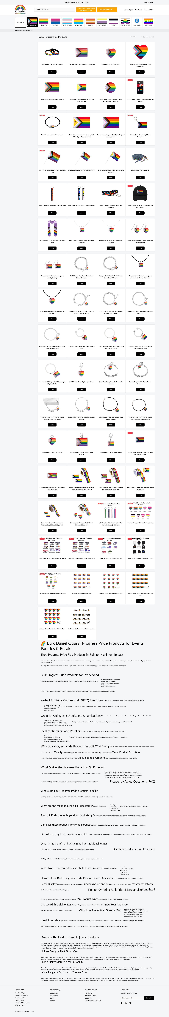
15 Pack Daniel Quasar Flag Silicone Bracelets (81, 629)
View (52, 72)
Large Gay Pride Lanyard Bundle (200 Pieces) (52, 558)
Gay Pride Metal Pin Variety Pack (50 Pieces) (52, 593)
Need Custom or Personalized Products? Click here (86, 9)
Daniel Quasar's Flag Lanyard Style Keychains (52, 205)
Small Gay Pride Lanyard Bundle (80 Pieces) (82, 558)
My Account (54, 995)
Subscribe (149, 998)
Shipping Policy (19, 1005)
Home (16, 30)
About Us (88, 998)
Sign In (126, 9)
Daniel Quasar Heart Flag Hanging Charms (81, 382)
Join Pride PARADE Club (93, 1000)
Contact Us (88, 993)
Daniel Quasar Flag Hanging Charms (111, 452)
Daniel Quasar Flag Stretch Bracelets (52, 135)
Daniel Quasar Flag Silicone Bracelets (52, 64)
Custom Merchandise (21, 995)
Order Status (54, 993)
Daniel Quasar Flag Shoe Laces (140, 170)
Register (131, 9)
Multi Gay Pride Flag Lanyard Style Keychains (81, 205)
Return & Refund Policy (22, 1003)
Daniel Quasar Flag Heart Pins (111, 64)
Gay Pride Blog (19, 993)
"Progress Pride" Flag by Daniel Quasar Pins (81, 64)
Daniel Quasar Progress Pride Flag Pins (52, 99)
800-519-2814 (148, 2)
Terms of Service (20, 998)
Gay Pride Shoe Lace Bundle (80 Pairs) (111, 558)
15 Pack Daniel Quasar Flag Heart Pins (110, 593)
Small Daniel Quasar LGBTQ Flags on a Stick (81, 170)
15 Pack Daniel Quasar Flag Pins (81, 593)
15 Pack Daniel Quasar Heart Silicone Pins (52, 629)
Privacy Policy (19, 1000)
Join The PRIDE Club (105, 9)
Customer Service (90, 995)
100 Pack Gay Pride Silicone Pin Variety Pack (140, 523)
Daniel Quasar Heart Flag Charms (52, 452)
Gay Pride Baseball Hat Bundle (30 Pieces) (140, 558)
